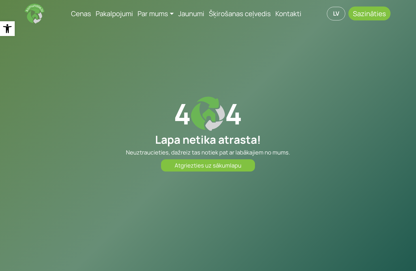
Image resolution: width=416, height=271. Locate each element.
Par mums (153, 13)
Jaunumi (191, 13)
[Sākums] (34, 14)
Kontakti (288, 13)
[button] (7, 28)
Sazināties (369, 13)
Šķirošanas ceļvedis (240, 13)
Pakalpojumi (114, 13)
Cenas (81, 13)
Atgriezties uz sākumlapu (208, 165)
